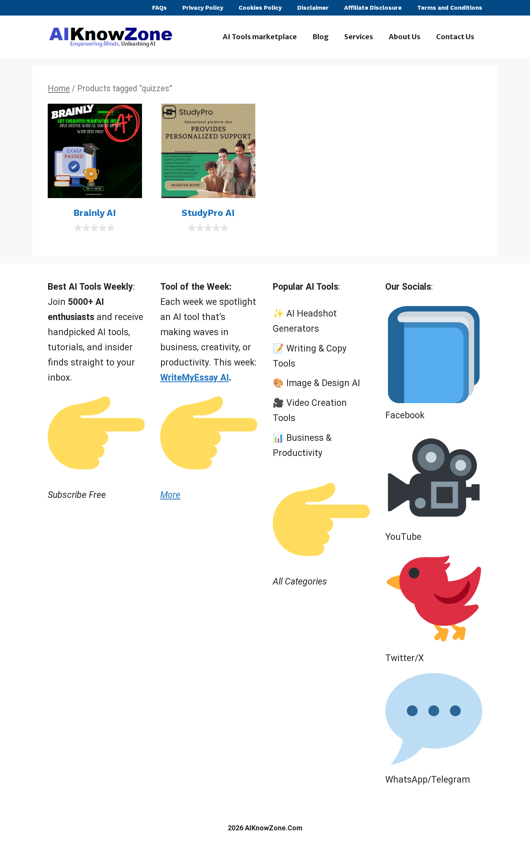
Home (59, 88)
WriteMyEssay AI (194, 377)
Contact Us (455, 36)
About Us (405, 36)
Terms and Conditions (449, 7)
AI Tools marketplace (260, 36)
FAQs (159, 7)
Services (358, 36)
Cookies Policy (260, 7)
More (170, 495)
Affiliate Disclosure (373, 7)
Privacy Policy (202, 7)
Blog (320, 36)
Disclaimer (313, 7)
